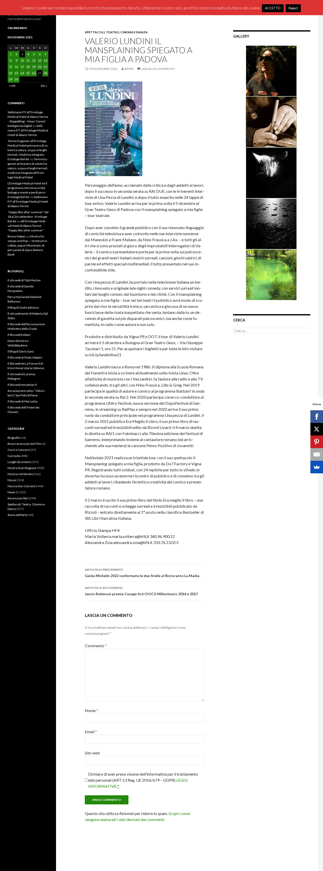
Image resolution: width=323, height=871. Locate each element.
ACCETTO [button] (273, 8)
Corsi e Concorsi (19, 450)
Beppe (129, 69)
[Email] (316, 454)
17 (22, 67)
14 (45, 60)
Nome (91, 710)
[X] (316, 429)
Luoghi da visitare (19, 462)
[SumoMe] (316, 467)
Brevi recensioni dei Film (24, 444)
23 (16, 73)
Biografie (14, 438)
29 (10, 79)
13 (39, 60)
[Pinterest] (316, 442)
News (11, 492)
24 (22, 73)
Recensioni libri (18, 498)
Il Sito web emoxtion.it (22, 385)
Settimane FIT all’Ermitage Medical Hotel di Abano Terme (28, 130)
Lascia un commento (158, 69)
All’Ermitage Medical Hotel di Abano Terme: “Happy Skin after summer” (27, 225)
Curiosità (14, 456)
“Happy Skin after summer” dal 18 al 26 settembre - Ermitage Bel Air (28, 216)
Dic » (44, 86)
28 (45, 73)
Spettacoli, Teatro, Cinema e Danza (116, 32)
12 (34, 60)
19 (34, 67)
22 (10, 73)
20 (39, 67)
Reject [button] (293, 8)
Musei (12, 480)
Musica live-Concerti (22, 486)
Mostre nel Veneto (20, 474)
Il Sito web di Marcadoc (23, 401)
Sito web (92, 752)
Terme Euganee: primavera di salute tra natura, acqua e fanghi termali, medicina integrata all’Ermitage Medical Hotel (28, 168)
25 (28, 73)
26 (34, 73)
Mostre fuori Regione (22, 468)
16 (16, 67)
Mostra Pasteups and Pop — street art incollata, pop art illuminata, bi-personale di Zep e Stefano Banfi (28, 245)
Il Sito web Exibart (19, 335)
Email (91, 731)
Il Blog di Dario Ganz (21, 351)
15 (10, 67)
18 (28, 67)
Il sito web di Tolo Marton (24, 280)
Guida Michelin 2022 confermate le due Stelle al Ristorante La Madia (142, 573)
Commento (96, 645)
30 (16, 79)
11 (28, 60)
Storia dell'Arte (18, 515)
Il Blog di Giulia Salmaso (23, 307)
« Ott (12, 86)
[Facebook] (316, 416)
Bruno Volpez (17, 236)
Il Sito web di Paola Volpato (25, 357)
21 (45, 67)
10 (22, 60)
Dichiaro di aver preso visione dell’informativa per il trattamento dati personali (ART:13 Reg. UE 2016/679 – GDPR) (143, 780)
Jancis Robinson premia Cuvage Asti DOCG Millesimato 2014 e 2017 (141, 591)
